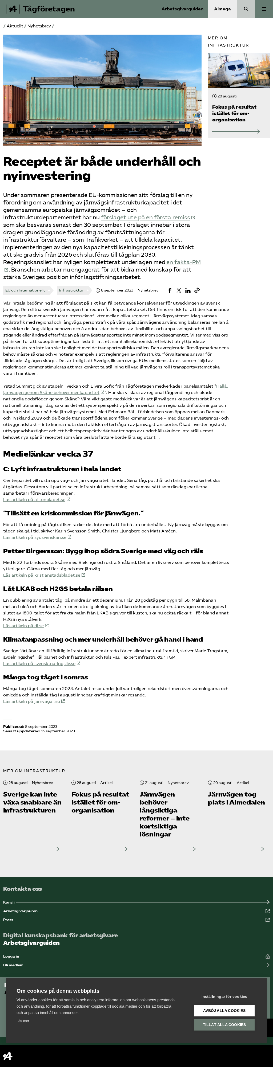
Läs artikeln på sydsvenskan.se (34, 537)
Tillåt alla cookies (224, 1025)
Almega (222, 8)
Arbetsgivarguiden (182, 8)
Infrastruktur (71, 290)
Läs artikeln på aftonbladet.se (34, 499)
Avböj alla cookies (224, 1011)
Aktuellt (15, 25)
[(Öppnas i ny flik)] (170, 290)
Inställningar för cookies (224, 997)
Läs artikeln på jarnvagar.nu (31, 701)
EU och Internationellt (25, 290)
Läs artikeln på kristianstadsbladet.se (41, 575)
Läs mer (23, 1021)
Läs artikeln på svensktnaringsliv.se (39, 663)
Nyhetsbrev (39, 25)
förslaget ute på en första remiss (145, 217)
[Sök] (246, 9)
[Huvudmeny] (264, 9)
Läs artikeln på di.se (23, 625)
